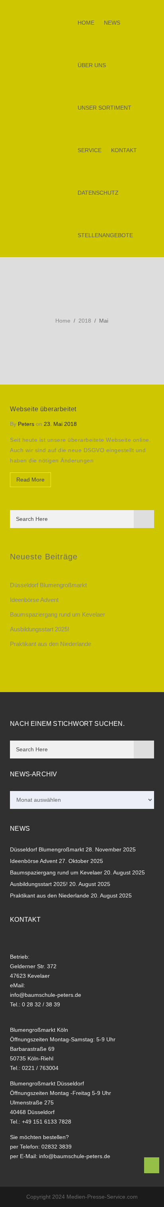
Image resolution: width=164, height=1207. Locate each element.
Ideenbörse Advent (34, 599)
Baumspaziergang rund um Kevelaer (57, 614)
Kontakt (124, 150)
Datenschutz (98, 193)
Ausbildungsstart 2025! (39, 629)
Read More (30, 479)
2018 (84, 320)
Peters (26, 424)
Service (90, 150)
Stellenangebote (105, 235)
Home (86, 22)
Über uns (92, 65)
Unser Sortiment (104, 107)
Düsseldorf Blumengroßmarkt (48, 585)
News (112, 22)
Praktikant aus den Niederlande (50, 643)
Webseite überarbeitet (43, 409)
